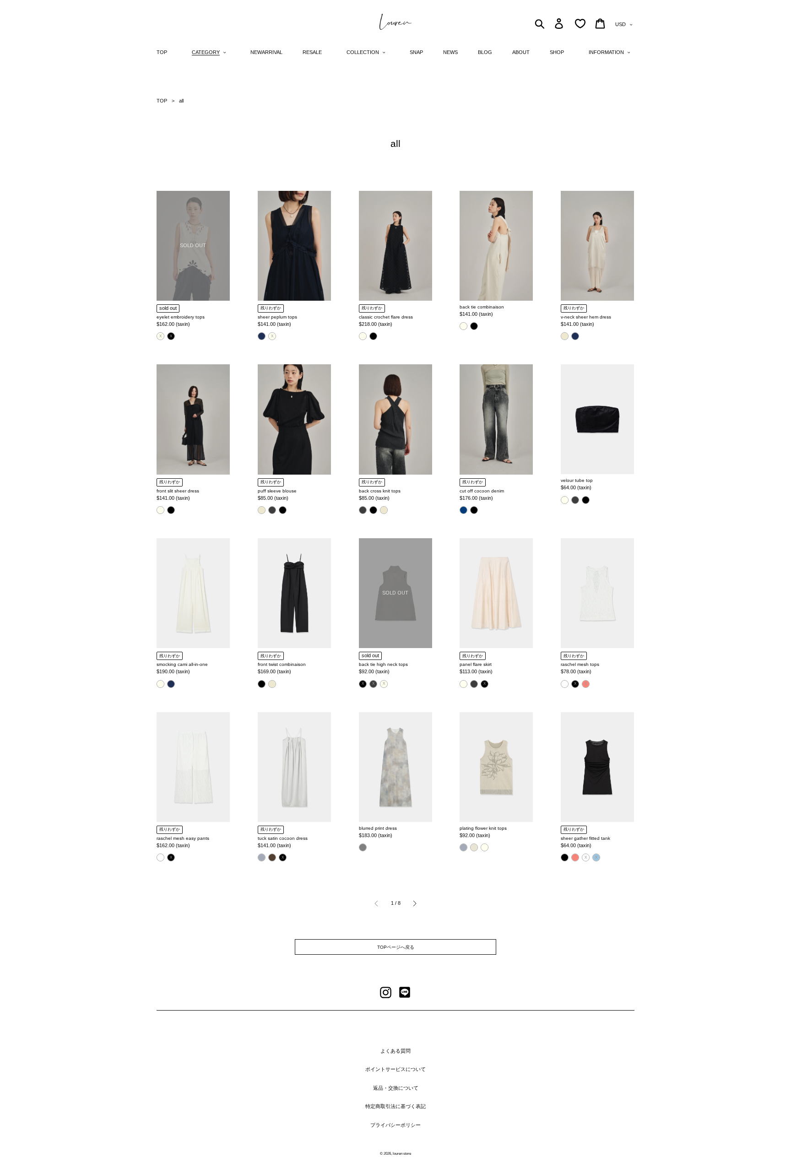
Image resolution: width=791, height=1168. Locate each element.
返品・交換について (395, 1088)
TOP (162, 100)
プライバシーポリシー (395, 1125)
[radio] (160, 336)
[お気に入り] (580, 23)
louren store (402, 1154)
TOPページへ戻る (395, 947)
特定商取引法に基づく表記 (395, 1106)
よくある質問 (395, 1051)
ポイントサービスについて (395, 1069)
